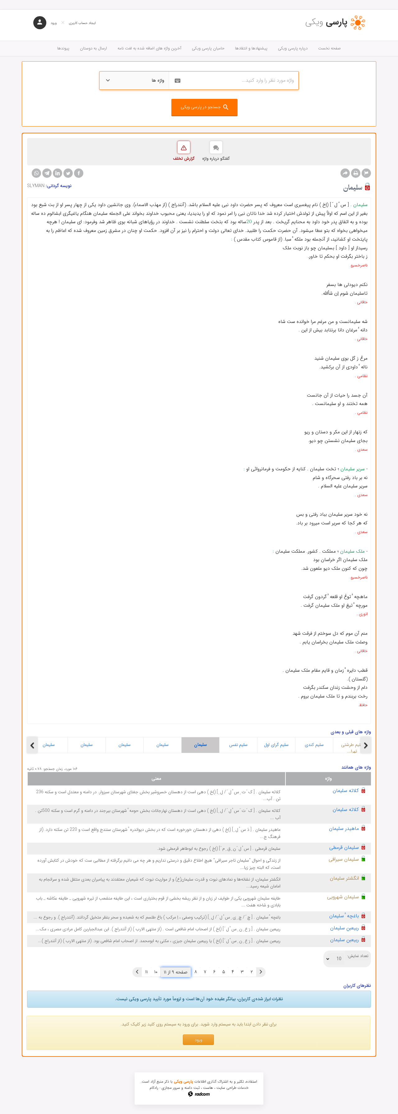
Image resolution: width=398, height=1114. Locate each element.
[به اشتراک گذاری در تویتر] (68, 173)
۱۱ (146, 972)
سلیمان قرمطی (344, 847)
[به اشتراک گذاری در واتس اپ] (36, 173)
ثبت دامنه (192, 1088)
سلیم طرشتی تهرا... (352, 747)
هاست (208, 1088)
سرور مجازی (171, 1088)
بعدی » (137, 972)
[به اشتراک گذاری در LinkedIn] (57, 173)
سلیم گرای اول (276, 744)
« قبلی (261, 972)
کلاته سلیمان (346, 790)
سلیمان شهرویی (343, 897)
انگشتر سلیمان (344, 878)
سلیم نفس (238, 744)
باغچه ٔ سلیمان (344, 916)
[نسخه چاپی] (355, 173)
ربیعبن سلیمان (344, 928)
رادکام (154, 1088)
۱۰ (155, 972)
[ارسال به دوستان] (345, 173)
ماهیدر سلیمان (344, 828)
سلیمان (49, 744)
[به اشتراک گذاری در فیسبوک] (78, 173)
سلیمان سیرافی (344, 859)
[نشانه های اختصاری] (366, 173)
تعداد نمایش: (357, 956)
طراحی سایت (226, 1088)
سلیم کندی (314, 744)
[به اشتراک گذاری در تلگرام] (47, 173)
